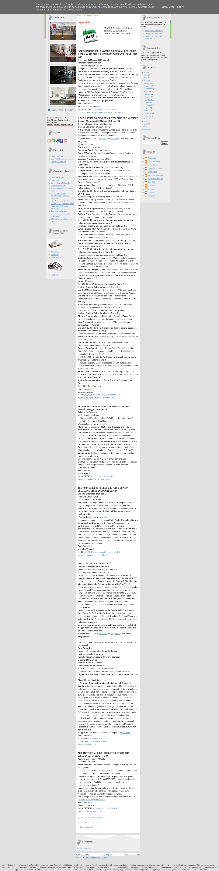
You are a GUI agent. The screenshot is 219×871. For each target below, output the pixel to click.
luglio (147, 91)
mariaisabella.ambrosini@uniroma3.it (94, 741)
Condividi (83, 822)
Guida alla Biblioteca (58, 177)
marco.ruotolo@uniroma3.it (104, 476)
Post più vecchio (132, 854)
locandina (103, 138)
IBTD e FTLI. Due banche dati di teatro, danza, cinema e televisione (62, 206)
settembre (149, 89)
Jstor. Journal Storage (59, 211)
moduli (154, 57)
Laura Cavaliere (153, 165)
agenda (90, 827)
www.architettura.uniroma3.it (90, 811)
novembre (149, 83)
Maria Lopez (152, 172)
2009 (145, 129)
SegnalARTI (84, 22)
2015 (145, 78)
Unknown (151, 185)
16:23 (102, 818)
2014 (145, 80)
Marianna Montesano (155, 175)
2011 (145, 124)
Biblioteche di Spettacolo (153, 33)
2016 (145, 75)
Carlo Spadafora (154, 161)
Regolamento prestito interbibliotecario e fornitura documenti (60, 196)
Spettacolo (55, 255)
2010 (145, 127)
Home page (107, 854)
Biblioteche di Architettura (154, 31)
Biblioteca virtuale (57, 156)
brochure (115, 138)
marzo (147, 110)
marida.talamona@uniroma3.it (106, 109)
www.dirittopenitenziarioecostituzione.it (94, 479)
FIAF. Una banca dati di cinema (62, 201)
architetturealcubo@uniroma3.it (91, 800)
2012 (145, 121)
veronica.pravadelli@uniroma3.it (106, 395)
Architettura (55, 252)
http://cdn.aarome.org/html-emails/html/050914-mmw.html (103, 112)
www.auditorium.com (87, 744)
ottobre (147, 86)
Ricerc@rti (55, 180)
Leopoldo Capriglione (155, 168)
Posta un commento (83, 848)
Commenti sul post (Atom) (96, 857)
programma (116, 633)
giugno (147, 94)
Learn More (168, 7)
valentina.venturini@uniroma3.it (106, 552)
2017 (145, 72)
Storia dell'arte (56, 257)
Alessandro (152, 158)
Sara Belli (151, 182)
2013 (145, 119)
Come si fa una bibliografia (60, 183)
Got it (180, 7)
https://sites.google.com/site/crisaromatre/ (96, 398)
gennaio (148, 116)
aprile (147, 108)
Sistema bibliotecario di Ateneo (62, 159)
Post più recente (83, 854)
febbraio (148, 113)
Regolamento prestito (58, 186)
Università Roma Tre (58, 162)
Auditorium (125, 733)
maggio (148, 97)
